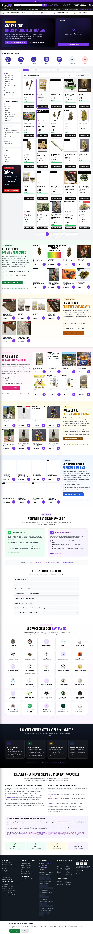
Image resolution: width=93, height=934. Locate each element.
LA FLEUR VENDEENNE (68, 833)
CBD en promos (9, 77)
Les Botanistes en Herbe (21, 833)
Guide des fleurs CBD (14, 288)
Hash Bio (26, 185)
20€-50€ (7, 157)
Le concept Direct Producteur (9, 866)
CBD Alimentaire (9, 75)
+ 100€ (7, 161)
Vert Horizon (30, 832)
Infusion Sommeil (55, 94)
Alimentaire (37, 9)
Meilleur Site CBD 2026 (7, 884)
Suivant (73, 234)
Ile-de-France (8, 139)
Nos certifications (84, 444)
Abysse (81, 94)
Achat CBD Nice (60, 868)
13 (67, 234)
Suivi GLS (23, 882)
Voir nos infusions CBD (14, 552)
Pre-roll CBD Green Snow (29, 95)
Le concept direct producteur (53, 562)
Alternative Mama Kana (7, 888)
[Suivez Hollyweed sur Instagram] (76, 873)
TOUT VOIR (5, 9)
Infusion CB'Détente (40, 96)
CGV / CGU (23, 869)
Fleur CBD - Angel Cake (69, 126)
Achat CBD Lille (68, 874)
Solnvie (48, 832)
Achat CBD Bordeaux (59, 875)
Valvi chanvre (60, 833)
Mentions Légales (25, 871)
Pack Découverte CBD (10, 85)
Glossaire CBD (5, 875)
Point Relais (31, 878)
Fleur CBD (7, 81)
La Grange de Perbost (33, 834)
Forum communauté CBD (8, 873)
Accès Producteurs (46, 863)
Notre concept (44, 762)
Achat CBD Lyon (68, 863)
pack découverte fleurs (41, 156)
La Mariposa (16, 834)
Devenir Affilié (42, 869)
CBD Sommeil (52, 794)
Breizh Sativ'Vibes (9, 116)
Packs (50, 9)
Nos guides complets (36, 562)
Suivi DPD (31, 882)
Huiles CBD (24, 9)
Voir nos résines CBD (55, 553)
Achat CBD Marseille (59, 865)
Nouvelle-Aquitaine (10, 143)
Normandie (8, 141)
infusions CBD (11, 797)
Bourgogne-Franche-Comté (12, 132)
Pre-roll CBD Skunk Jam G (56, 126)
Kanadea (9, 835)
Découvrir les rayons (38, 42)
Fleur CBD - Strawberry (26, 155)
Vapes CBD (31, 9)
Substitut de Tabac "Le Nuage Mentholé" (70, 156)
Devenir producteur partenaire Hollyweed (47, 717)
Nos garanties (86, 500)
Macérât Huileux (41, 185)
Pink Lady (81, 125)
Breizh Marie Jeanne (10, 114)
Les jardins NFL (46, 834)
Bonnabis (7, 112)
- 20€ (6, 155)
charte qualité (59, 821)
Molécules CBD (10, 95)
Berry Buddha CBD (42, 215)
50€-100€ (7, 159)
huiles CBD (30, 795)
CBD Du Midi (75, 834)
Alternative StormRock (7, 886)
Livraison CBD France (64, 860)
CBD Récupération (54, 798)
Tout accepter (14, 931)
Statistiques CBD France (8, 879)
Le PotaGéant (65, 832)
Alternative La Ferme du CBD (9, 894)
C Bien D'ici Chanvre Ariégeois (10, 119)
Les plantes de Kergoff (47, 833)
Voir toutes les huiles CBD (72, 438)
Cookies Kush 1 (83, 215)
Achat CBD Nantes (67, 869)
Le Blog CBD (5, 870)
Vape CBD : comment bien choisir (75, 500)
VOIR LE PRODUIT (30, 106)
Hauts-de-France (9, 137)
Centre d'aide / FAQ (25, 863)
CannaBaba (36, 832)
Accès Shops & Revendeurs (45, 866)
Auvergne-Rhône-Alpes (11, 130)
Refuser (25, 931)
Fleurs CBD (11, 9)
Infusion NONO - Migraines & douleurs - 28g (69, 217)
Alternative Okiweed (7, 892)
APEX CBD (7, 106)
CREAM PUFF (40, 126)
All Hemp (7, 108)
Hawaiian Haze (83, 154)
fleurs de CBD (20, 795)
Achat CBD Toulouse (67, 865)
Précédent (41, 234)
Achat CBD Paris (60, 863)
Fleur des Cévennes (43, 901)
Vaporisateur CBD (9, 92)
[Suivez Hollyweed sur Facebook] (79, 873)
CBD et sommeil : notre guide (13, 393)
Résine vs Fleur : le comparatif (75, 338)
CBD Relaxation (53, 801)
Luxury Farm (71, 832)
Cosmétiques (45, 9)
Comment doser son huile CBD (73, 444)
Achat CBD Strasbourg (67, 872)
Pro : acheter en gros (86, 9)
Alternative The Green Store (8, 890)
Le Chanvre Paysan (78, 833)
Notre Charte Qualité (7, 868)
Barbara (7, 110)
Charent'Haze (54, 832)
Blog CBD (64, 762)
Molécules (57, 9)
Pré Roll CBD (8, 88)
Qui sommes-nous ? (24, 393)
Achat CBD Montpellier (59, 872)
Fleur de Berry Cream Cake (54, 186)
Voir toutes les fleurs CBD (11, 282)
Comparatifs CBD (6, 877)
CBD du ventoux (42, 832)
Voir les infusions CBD (10, 388)
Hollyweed (81, 832)
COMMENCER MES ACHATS (17, 42)
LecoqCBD (59, 832)
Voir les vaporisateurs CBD (72, 494)
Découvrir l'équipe (33, 762)
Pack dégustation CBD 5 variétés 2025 (29, 126)
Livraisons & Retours (25, 867)
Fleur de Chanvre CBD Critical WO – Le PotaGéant (84, 187)
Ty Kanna (80, 834)
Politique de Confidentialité (27, 873)
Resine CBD (8, 90)
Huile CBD (7, 83)
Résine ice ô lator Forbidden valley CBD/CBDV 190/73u (70, 187)
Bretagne (7, 134)
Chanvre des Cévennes (37, 833)
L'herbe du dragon (54, 834)
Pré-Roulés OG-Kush (55, 155)
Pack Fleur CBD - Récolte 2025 (69, 95)
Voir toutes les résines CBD (72, 333)
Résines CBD (18, 9)
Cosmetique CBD (9, 79)
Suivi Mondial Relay (23, 879)
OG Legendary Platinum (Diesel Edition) (55, 217)
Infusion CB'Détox (28, 215)
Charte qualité (55, 762)
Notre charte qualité (23, 288)
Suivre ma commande (26, 865)
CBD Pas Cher (53, 803)
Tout (6, 73)
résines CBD (38, 795)
